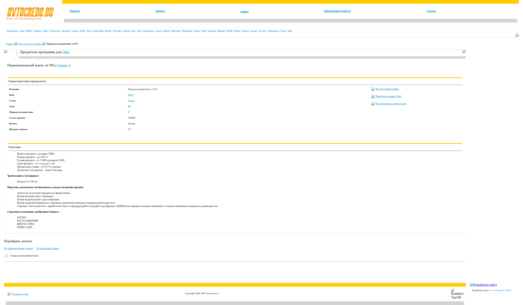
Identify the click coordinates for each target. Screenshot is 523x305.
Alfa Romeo (12, 30)
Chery (46, 30)
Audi (22, 30)
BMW (29, 30)
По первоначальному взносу (18, 248)
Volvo (283, 30)
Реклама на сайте (20, 294)
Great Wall (98, 30)
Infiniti (126, 30)
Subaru (245, 30)
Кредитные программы (30, 44)
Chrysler (66, 30)
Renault (221, 30)
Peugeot (212, 30)
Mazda (166, 30)
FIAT (82, 30)
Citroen (75, 30)
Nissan (197, 30)
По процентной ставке (47, 248)
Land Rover (148, 30)
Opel (204, 30)
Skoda (237, 30)
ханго (244, 11)
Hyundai (117, 30)
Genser (63, 65)
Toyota (262, 30)
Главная (9, 44)
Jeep (134, 30)
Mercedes (175, 30)
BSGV (131, 95)
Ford (89, 30)
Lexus (158, 30)
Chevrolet (55, 30)
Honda (108, 30)
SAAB (229, 30)
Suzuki (254, 30)
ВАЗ (290, 30)
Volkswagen (273, 30)
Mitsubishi (187, 30)
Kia (139, 30)
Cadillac (37, 30)
